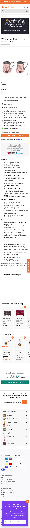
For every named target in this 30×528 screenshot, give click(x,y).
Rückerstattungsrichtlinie (8, 481)
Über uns (3, 484)
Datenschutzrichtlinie (7, 490)
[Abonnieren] (24, 402)
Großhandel (4, 497)
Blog (2, 486)
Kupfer (7, 36)
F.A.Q (2, 477)
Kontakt (3, 494)
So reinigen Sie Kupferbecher (12, 202)
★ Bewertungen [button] (28, 265)
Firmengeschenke (6, 488)
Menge (3, 89)
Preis (3, 82)
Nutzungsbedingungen (7, 492)
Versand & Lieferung (6, 475)
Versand (3, 132)
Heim (2, 36)
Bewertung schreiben (15, 382)
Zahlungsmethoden (6, 479)
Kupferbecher (14, 36)
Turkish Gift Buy (5, 44)
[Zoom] (27, 74)
